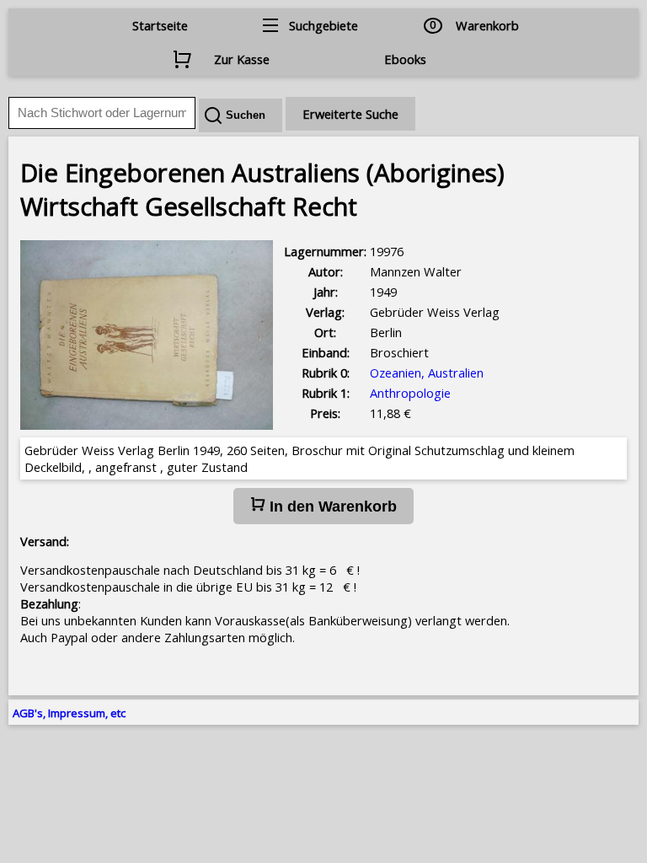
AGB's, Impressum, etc (69, 713)
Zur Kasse (242, 59)
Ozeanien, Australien (427, 372)
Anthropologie (410, 392)
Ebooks (405, 59)
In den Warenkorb (331, 506)
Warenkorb (487, 25)
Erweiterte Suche (350, 113)
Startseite (160, 25)
